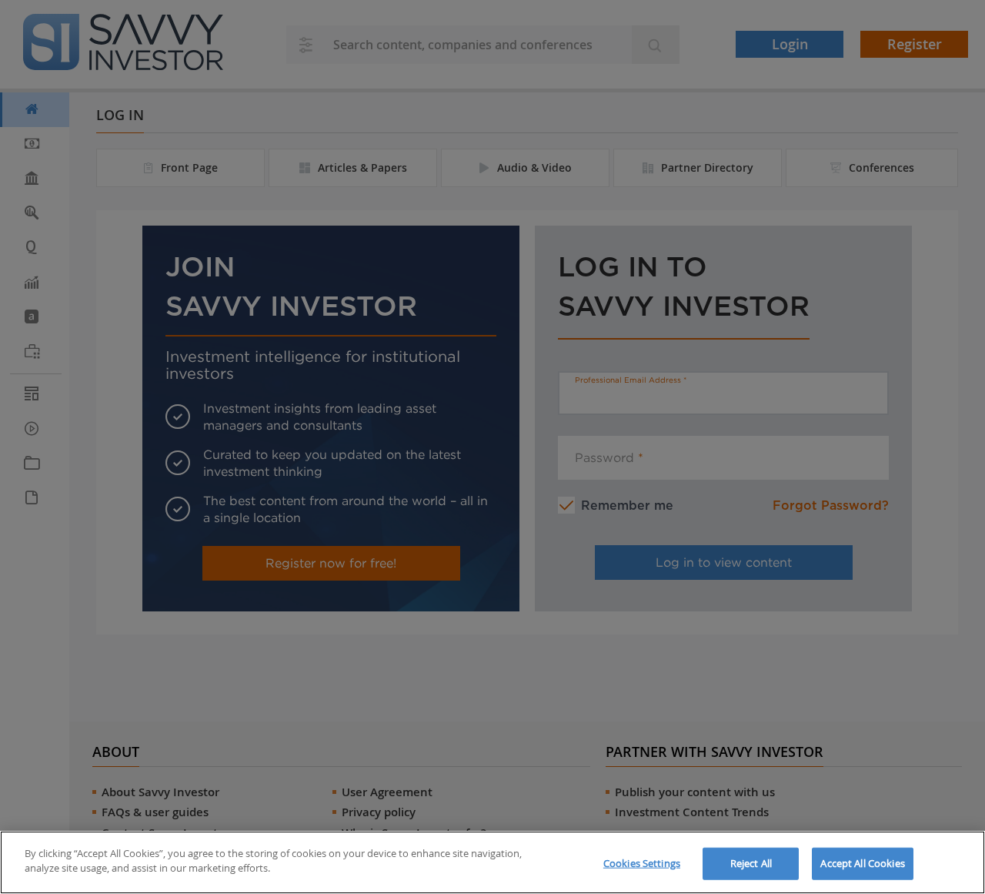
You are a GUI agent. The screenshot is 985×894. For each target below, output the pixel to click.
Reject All (751, 863)
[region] (492, 862)
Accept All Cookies (862, 863)
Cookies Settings (641, 863)
